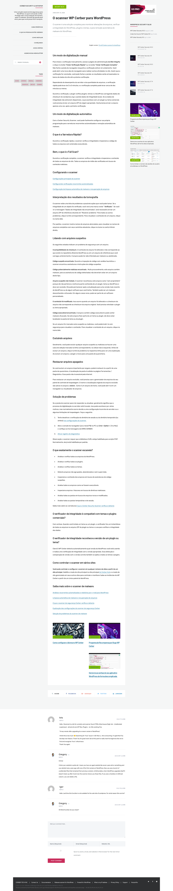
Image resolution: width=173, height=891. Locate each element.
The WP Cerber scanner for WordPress (109, 45)
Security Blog (59, 6)
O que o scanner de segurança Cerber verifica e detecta (73, 603)
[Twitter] (148, 881)
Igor (61, 787)
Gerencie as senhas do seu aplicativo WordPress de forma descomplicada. (142, 143)
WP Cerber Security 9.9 (137, 37)
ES (90, 887)
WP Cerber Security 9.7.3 (145, 90)
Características (37, 27)
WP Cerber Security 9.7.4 (145, 81)
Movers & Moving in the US (33, 885)
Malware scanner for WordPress (64, 882)
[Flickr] (156, 881)
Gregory (64, 754)
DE (88, 887)
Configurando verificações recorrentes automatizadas (73, 184)
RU (95, 887)
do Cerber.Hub (104, 572)
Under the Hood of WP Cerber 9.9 (140, 34)
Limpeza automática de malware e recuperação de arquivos (75, 598)
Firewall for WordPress (83, 882)
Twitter (103, 693)
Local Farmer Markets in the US (53, 885)
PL (99, 887)
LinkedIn (118, 693)
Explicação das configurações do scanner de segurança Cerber (76, 608)
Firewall (31, 81)
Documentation (46, 882)
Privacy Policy (115, 882)
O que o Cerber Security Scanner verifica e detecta (95, 506)
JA (102, 887)
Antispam (23, 81)
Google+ (88, 693)
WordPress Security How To (63, 637)
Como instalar (37, 37)
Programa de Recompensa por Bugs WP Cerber (143, 120)
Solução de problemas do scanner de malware (70, 614)
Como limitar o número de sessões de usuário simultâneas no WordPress (145, 165)
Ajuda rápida (38, 48)
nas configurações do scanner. (75, 421)
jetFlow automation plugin (78, 887)
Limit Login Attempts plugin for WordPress (50, 887)
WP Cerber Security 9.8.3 (145, 64)
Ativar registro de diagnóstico (69, 434)
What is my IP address (100, 882)
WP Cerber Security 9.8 (145, 73)
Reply (61, 720)
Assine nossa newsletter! (33, 53)
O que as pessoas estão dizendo (31, 32)
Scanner (39, 84)
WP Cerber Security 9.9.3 (137, 31)
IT (100, 887)
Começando (38, 43)
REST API (33, 84)
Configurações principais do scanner (66, 179)
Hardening (39, 81)
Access (17, 81)
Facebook (72, 693)
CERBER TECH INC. (22, 882)
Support (125, 882)
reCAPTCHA (25, 84)
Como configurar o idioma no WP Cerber (68, 642)
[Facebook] (153, 881)
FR (92, 887)
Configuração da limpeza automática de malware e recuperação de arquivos (81, 189)
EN (86, 887)
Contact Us (34, 882)
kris (61, 717)
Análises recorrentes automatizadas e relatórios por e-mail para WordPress (80, 593)
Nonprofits (134, 882)
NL (97, 887)
